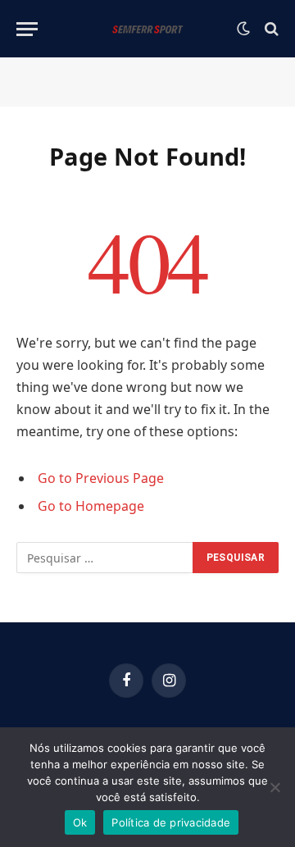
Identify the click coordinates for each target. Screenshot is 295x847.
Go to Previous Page (101, 478)
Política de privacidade (170, 822)
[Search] (270, 29)
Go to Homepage (91, 506)
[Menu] (27, 29)
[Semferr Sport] (147, 28)
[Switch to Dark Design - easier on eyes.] (243, 28)
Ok (80, 822)
